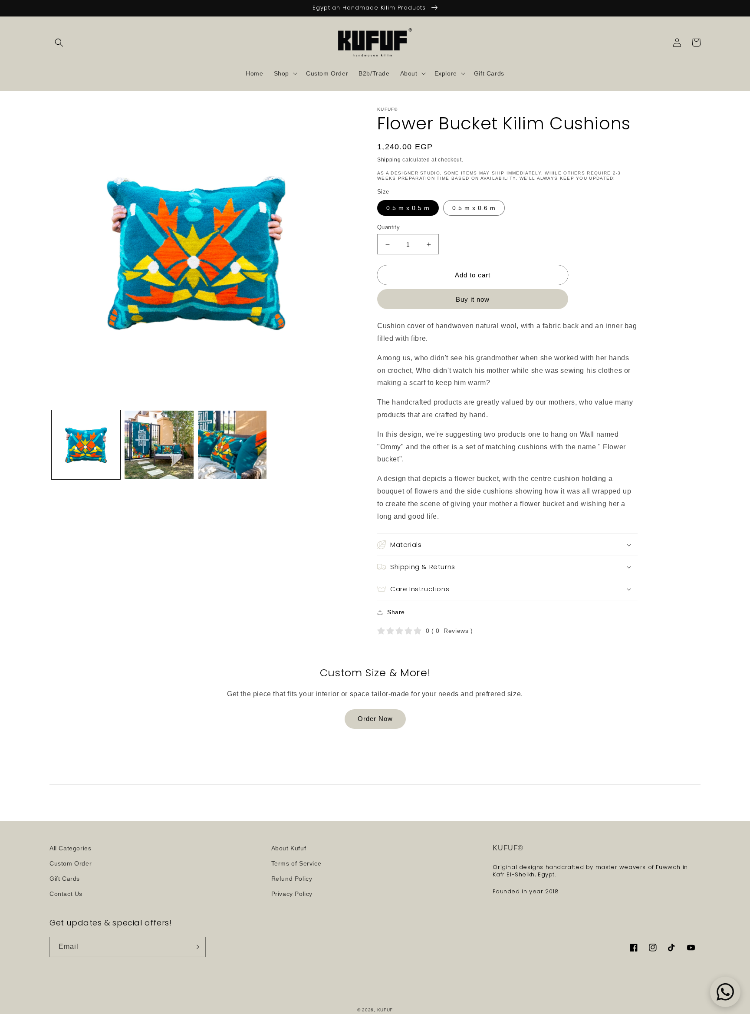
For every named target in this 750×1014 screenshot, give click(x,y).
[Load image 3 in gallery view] (159, 445)
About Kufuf (288, 848)
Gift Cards (64, 878)
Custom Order (70, 863)
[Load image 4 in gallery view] (232, 445)
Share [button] (396, 612)
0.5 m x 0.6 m (474, 207)
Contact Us (65, 893)
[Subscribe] (195, 947)
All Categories (70, 848)
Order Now (375, 718)
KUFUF (385, 1009)
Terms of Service (296, 863)
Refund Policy (291, 878)
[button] (59, 42)
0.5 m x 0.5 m (408, 207)
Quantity (388, 227)
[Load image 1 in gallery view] (86, 445)
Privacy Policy (291, 893)
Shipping (389, 160)
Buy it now (473, 299)
